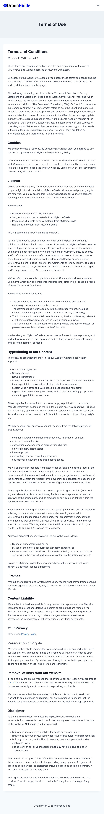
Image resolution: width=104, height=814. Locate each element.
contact (12, 682)
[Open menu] (98, 5)
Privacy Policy (28, 634)
